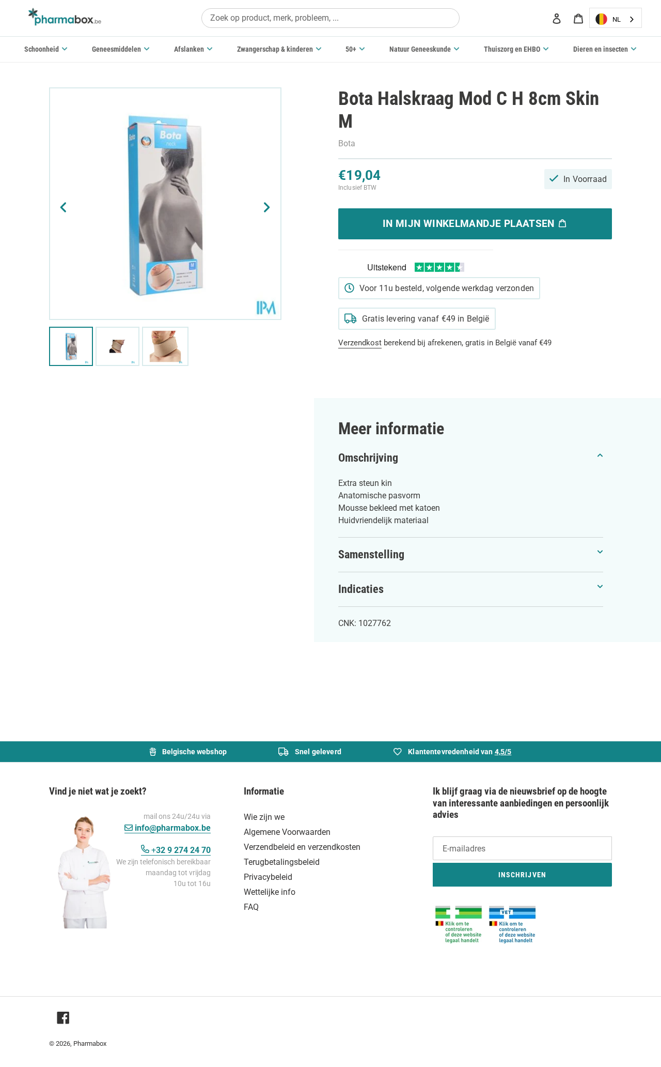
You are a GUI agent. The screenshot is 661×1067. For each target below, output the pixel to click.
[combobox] (330, 17)
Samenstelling (371, 554)
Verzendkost (360, 342)
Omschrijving (368, 457)
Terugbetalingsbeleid (282, 862)
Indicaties (361, 589)
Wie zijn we (264, 817)
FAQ (251, 907)
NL (616, 19)
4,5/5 (503, 752)
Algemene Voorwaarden (287, 832)
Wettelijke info (269, 892)
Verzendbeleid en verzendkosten (302, 847)
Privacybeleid (268, 877)
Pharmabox (89, 1043)
